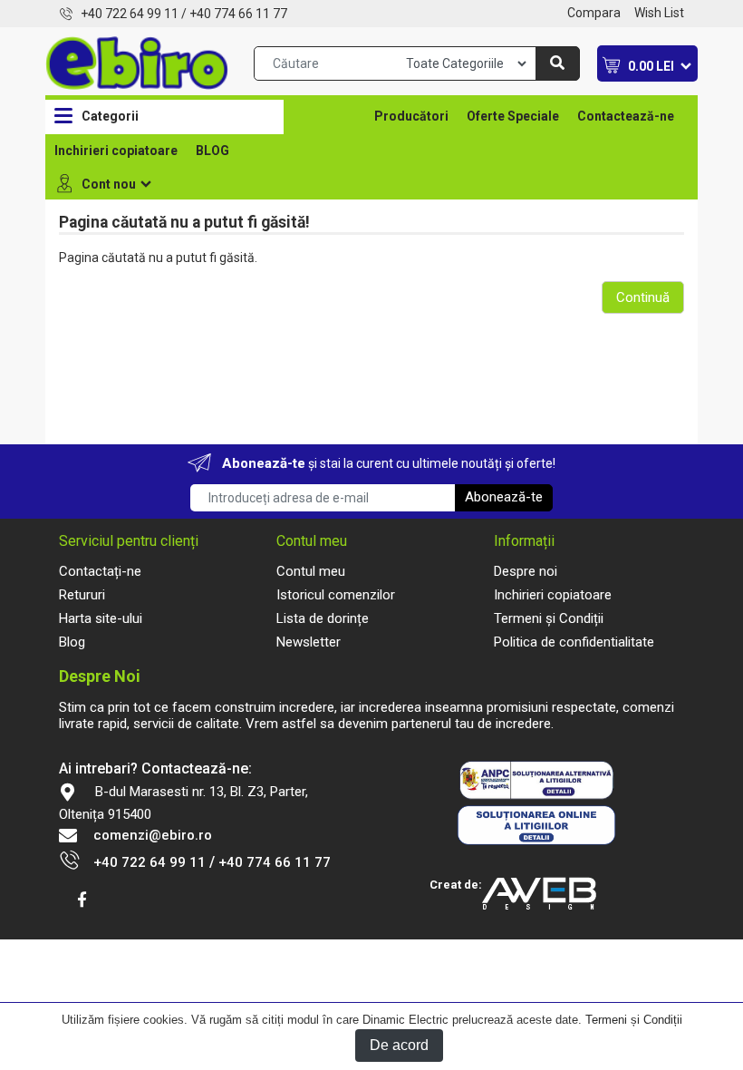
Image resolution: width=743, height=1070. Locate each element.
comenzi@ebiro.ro (152, 835)
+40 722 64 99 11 (130, 13)
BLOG (212, 150)
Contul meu (310, 571)
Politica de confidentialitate (574, 642)
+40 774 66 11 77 (238, 13)
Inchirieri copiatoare (116, 150)
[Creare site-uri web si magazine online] (547, 894)
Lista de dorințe (322, 618)
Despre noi (525, 571)
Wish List (659, 12)
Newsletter (308, 642)
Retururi (82, 595)
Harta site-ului (100, 618)
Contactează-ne (625, 116)
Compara (594, 12)
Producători (411, 116)
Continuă (643, 297)
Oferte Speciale (513, 116)
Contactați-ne (100, 571)
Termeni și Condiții (633, 1019)
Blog (72, 642)
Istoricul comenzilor (335, 595)
